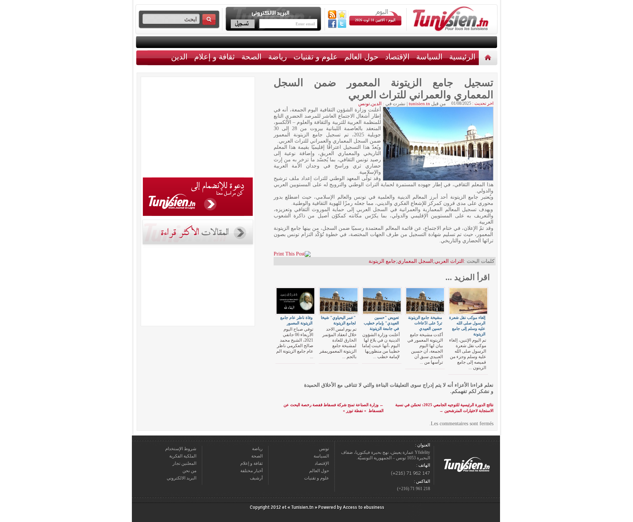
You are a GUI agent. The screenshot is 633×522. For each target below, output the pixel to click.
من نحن (189, 470)
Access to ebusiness (363, 507)
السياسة (429, 56)
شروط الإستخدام (180, 448)
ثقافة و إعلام (214, 56)
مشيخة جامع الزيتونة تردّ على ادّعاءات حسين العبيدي (425, 323)
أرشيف (256, 478)
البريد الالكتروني (181, 478)
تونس (364, 103)
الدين (179, 56)
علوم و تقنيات (315, 56)
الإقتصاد (397, 56)
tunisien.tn (419, 103)
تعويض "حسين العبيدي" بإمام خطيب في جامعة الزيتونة (381, 323)
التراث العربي (449, 261)
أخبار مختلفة (251, 470)
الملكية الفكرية (182, 456)
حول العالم (361, 56)
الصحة (251, 56)
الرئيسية (489, 57)
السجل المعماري (415, 261)
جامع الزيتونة (382, 261)
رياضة (277, 56)
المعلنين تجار (184, 463)
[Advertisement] (198, 128)
